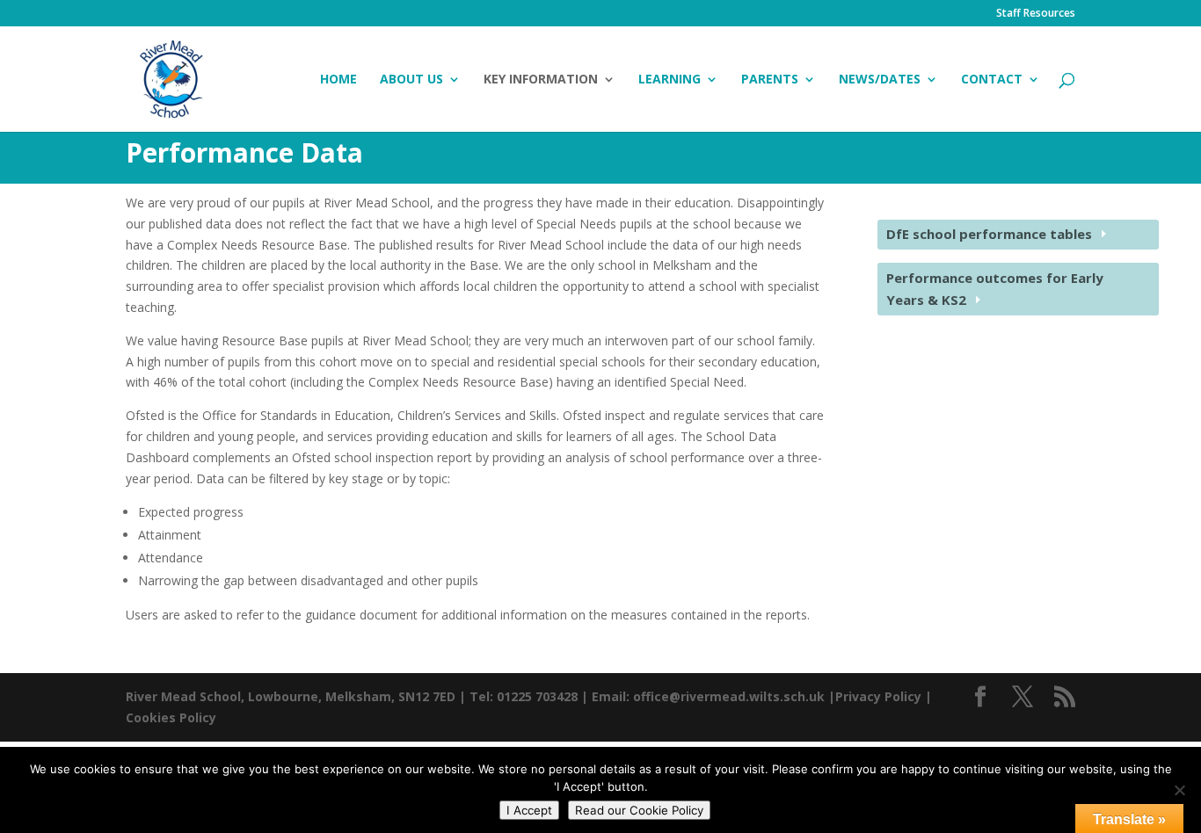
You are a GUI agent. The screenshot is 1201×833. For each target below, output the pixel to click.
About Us (411, 80)
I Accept (529, 810)
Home (338, 80)
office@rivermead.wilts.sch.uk (729, 696)
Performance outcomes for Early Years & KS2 (994, 289)
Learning (669, 80)
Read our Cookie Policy (639, 810)
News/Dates (880, 80)
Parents (769, 80)
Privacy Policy (878, 696)
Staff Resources (1035, 14)
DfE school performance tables (989, 234)
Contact (992, 80)
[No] (1179, 790)
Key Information (541, 80)
